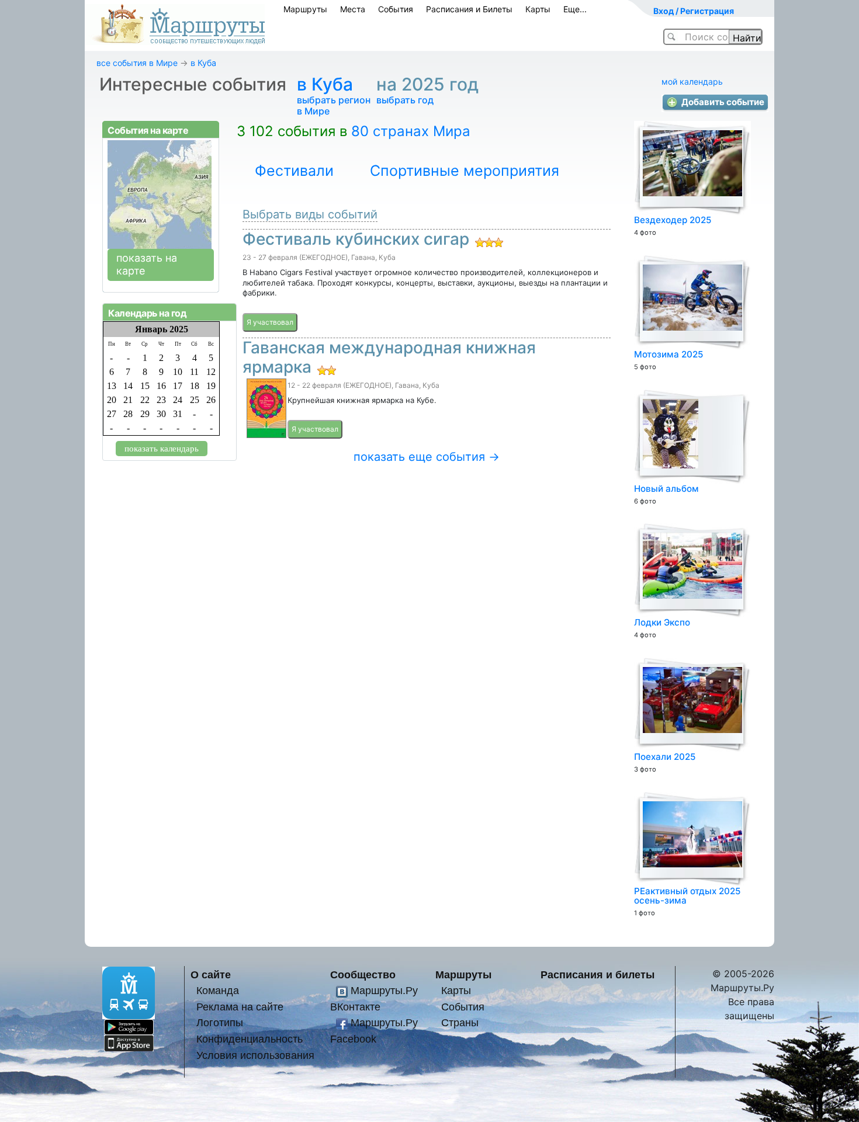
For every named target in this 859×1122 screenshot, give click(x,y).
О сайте (210, 974)
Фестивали (294, 170)
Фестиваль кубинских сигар (356, 239)
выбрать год (405, 100)
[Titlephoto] (265, 409)
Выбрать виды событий (310, 214)
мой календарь (692, 81)
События (395, 9)
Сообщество (363, 974)
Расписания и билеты (597, 974)
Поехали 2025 (664, 756)
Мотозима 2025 (668, 354)
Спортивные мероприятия (464, 170)
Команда (217, 990)
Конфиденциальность (249, 1039)
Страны (460, 1022)
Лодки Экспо (662, 622)
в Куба (203, 63)
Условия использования (255, 1055)
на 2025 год (429, 84)
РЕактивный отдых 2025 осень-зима (687, 895)
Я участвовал (270, 322)
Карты (537, 9)
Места (352, 9)
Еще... (575, 9)
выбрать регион (333, 100)
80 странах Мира (410, 131)
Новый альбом (666, 488)
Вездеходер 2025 (672, 219)
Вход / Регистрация (693, 11)
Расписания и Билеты (469, 9)
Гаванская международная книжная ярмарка (389, 357)
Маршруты (305, 9)
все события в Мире (137, 63)
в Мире (313, 111)
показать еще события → (427, 457)
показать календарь (161, 448)
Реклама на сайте (239, 1007)
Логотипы (219, 1022)
